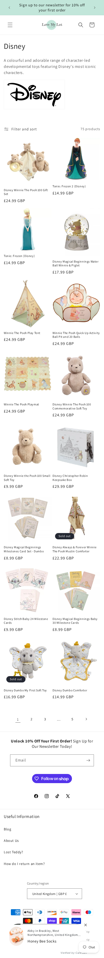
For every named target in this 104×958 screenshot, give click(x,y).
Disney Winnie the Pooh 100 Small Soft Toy (27, 478)
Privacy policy (28, 939)
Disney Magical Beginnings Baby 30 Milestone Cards (75, 621)
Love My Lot (32, 931)
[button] (10, 25)
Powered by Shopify (54, 931)
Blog (7, 829)
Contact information (54, 947)
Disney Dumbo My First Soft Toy (25, 690)
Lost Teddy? (13, 852)
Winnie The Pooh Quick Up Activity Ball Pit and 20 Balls (76, 335)
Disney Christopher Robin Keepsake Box (70, 478)
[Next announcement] (94, 7)
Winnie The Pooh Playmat (21, 404)
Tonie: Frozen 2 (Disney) (69, 186)
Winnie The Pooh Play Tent (22, 333)
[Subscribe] (88, 760)
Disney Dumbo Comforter (70, 690)
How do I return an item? (24, 863)
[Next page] (86, 719)
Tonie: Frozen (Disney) (19, 256)
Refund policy (80, 931)
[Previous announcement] (9, 7)
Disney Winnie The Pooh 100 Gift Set (26, 192)
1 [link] (18, 719)
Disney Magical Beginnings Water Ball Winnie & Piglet (76, 263)
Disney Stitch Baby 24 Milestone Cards (26, 621)
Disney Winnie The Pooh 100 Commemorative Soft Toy (72, 406)
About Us (11, 840)
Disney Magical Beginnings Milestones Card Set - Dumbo (24, 549)
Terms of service (53, 939)
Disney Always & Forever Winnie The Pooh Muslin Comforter (75, 549)
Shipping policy (79, 939)
